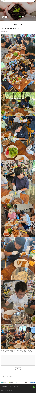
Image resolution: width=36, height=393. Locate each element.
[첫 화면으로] (20, 17)
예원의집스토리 (31, 16)
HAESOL (3, 1)
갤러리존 (23, 16)
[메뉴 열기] (34, 1)
